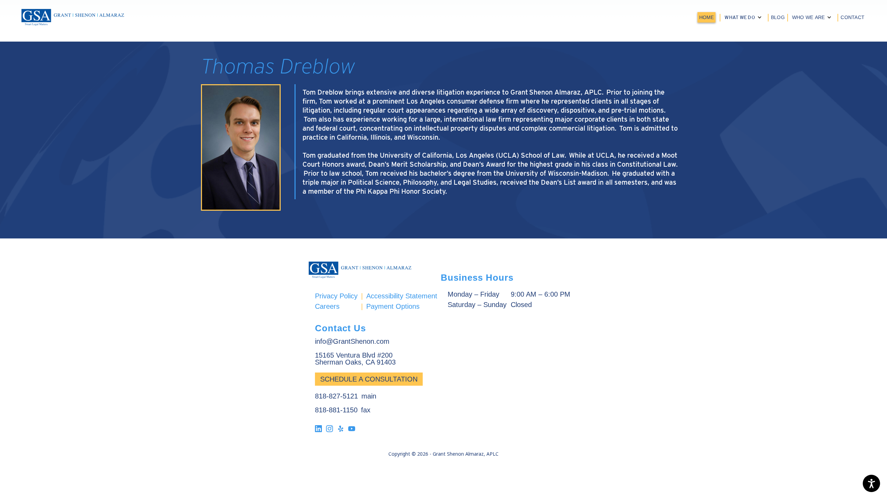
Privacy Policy (336, 295)
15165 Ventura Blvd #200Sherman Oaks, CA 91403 (355, 359)
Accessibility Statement (401, 295)
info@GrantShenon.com (352, 341)
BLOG (778, 17)
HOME (706, 17)
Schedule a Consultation (369, 379)
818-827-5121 (336, 396)
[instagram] (329, 428)
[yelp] (340, 428)
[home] (73, 17)
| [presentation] (720, 16)
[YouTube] (351, 428)
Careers (327, 306)
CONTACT (852, 17)
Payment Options (393, 306)
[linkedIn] (318, 428)
